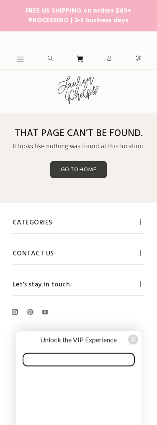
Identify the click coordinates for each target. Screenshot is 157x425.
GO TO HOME (78, 170)
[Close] (133, 270)
